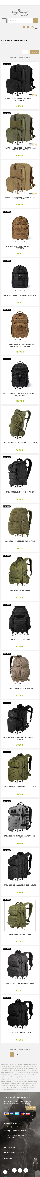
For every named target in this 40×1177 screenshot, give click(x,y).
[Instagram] (20, 1170)
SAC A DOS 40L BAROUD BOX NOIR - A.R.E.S (20, 885)
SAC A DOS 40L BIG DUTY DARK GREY (20, 983)
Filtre (34, 52)
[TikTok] (25, 1170)
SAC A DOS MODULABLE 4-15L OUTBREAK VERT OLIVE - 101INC (20, 149)
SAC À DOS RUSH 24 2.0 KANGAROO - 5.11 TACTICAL (20, 247)
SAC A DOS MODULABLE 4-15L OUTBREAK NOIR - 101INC (20, 100)
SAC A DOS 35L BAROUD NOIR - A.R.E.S (20, 492)
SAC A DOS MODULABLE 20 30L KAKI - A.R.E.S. (20, 443)
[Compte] (37, 2)
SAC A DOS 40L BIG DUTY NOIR (20, 1033)
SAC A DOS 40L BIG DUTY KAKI (20, 934)
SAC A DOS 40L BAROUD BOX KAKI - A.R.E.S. (20, 787)
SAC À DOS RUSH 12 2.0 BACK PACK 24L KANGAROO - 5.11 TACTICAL (20, 345)
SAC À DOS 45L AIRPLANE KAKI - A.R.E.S (20, 541)
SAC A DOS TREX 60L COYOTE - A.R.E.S (20, 689)
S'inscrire (31, 1108)
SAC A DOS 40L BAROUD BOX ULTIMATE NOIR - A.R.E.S (20, 738)
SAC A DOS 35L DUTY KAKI (20, 590)
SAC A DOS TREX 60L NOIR (20, 639)
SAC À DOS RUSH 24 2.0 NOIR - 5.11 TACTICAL (20, 295)
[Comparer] (22, 28)
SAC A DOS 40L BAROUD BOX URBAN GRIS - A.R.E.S (20, 837)
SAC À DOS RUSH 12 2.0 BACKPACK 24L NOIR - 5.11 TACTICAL (20, 394)
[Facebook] (14, 1170)
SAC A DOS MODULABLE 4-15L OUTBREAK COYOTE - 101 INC (20, 198)
